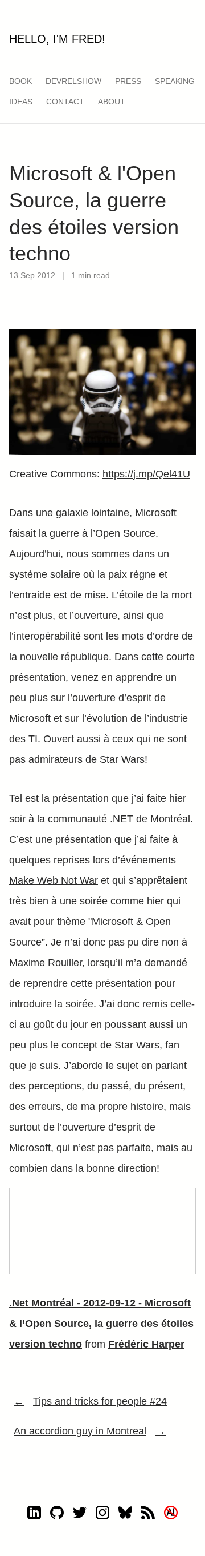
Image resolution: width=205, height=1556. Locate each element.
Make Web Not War (53, 880)
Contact (65, 101)
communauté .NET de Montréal (119, 819)
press (128, 81)
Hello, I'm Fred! (57, 39)
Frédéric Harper (146, 1344)
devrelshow (73, 81)
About (111, 101)
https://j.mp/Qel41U (146, 474)
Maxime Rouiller (45, 962)
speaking (175, 81)
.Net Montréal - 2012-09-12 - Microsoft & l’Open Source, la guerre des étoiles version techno (101, 1323)
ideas (20, 101)
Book (20, 81)
